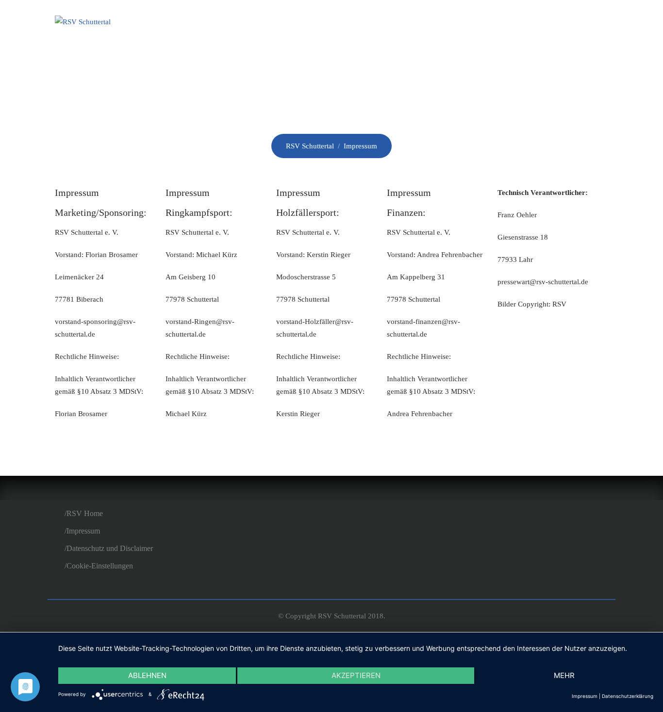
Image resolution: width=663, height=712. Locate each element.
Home (292, 23)
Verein (341, 23)
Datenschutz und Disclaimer (109, 548)
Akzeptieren (356, 675)
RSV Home (84, 513)
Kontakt (578, 23)
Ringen (439, 23)
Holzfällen (506, 23)
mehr (564, 675)
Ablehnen (147, 675)
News (390, 23)
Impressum (83, 531)
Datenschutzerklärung (627, 696)
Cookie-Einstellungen (99, 566)
